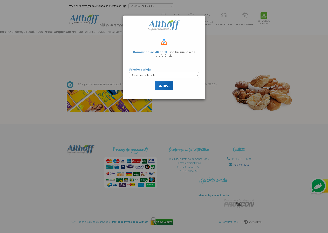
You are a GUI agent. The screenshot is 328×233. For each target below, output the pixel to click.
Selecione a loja (140, 69)
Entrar (164, 86)
